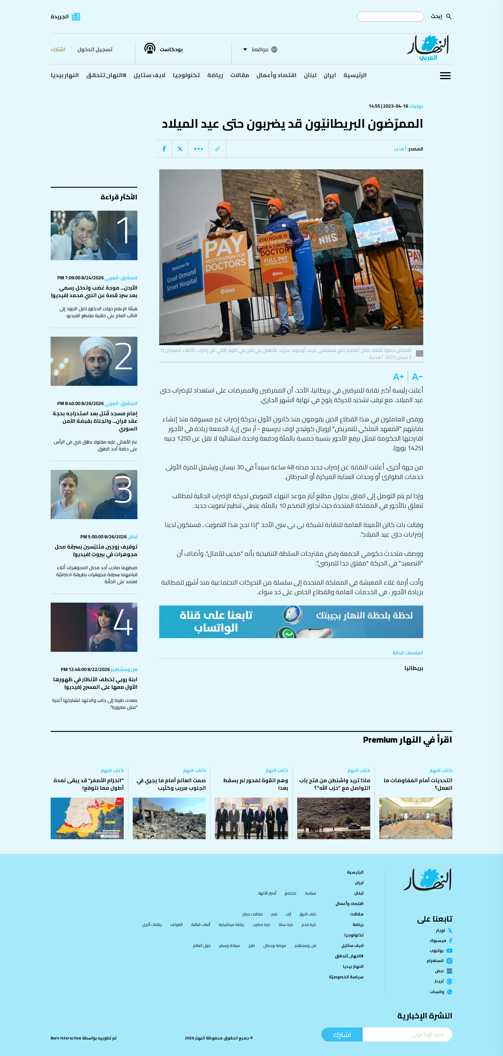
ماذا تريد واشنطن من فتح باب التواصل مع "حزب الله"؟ (334, 784)
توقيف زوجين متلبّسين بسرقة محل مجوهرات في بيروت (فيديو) (96, 550)
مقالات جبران (252, 914)
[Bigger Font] (398, 377)
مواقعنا (260, 49)
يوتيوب (437, 951)
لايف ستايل (149, 75)
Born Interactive (66, 1038)
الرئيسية (355, 75)
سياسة (310, 893)
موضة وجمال (274, 945)
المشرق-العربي (120, 277)
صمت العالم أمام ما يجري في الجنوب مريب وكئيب (171, 784)
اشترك (58, 49)
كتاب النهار (441, 770)
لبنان (310, 75)
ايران (330, 75)
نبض (439, 971)
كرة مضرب (261, 924)
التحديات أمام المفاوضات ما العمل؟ (418, 784)
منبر (274, 914)
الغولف (176, 924)
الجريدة (60, 16)
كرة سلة (286, 924)
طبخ (251, 945)
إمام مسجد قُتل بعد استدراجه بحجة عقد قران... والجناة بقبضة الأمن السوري (95, 421)
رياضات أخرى (152, 924)
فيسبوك (438, 941)
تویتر (440, 930)
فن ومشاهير (123, 669)
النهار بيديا (65, 75)
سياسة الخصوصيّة (346, 977)
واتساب (437, 992)
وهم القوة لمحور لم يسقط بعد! (255, 784)
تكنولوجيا (186, 75)
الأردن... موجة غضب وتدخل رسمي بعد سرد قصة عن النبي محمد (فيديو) (94, 291)
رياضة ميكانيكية (231, 924)
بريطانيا (413, 668)
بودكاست (171, 49)
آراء (288, 914)
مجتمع (290, 893)
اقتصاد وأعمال (276, 75)
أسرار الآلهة (267, 893)
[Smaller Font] (415, 377)
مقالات (239, 75)
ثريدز (439, 981)
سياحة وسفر (229, 945)
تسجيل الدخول (94, 49)
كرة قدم (309, 924)
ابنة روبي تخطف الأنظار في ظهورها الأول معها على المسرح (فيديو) (95, 683)
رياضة (215, 75)
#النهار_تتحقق (106, 75)
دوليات (415, 106)
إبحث (436, 16)
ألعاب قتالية (200, 924)
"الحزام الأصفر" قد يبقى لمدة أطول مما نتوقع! (89, 784)
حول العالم (202, 945)
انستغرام (435, 961)
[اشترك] (291, 622)
